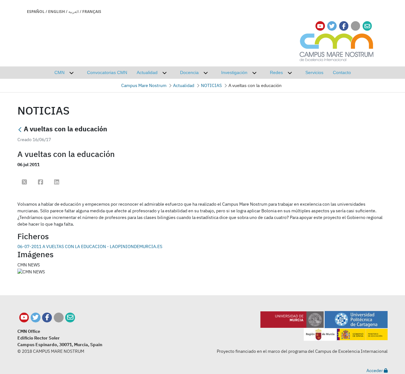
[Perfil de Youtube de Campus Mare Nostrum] (24, 317)
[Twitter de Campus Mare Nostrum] (35, 317)
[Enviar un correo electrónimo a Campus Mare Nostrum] (367, 26)
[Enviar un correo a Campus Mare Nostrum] (70, 317)
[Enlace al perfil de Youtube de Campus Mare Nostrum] (320, 26)
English (56, 11)
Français (91, 11)
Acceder (375, 370)
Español (36, 11)
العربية (73, 11)
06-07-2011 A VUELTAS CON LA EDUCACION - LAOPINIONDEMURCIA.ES (89, 246)
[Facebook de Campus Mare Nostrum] (47, 317)
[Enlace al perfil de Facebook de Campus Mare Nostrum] (344, 26)
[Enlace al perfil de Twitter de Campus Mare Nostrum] (332, 26)
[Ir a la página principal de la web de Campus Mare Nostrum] (336, 46)
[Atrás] (19, 130)
